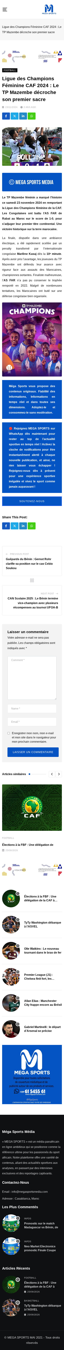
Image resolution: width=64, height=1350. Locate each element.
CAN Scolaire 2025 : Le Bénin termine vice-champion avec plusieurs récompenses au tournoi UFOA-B (33, 603)
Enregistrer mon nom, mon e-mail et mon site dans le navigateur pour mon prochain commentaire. (34, 737)
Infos (27, 1218)
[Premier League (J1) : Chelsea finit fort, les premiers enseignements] (11, 977)
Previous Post (19, 554)
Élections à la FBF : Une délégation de (27, 844)
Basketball (31, 1301)
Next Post (47, 593)
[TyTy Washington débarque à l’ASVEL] (11, 924)
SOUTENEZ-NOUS (32, 501)
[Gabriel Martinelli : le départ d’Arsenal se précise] (11, 1029)
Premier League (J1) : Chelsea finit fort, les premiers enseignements (41, 978)
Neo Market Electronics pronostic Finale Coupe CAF (40, 1250)
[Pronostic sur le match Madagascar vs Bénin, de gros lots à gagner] (11, 1223)
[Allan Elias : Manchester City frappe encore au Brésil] (11, 1003)
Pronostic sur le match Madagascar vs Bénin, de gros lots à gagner (41, 1227)
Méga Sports (18, 386)
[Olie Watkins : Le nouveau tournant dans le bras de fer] (11, 951)
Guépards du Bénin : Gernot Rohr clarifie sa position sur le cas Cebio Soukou (29, 564)
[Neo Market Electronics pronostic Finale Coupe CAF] (11, 1246)
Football (8, 838)
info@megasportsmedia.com (30, 1191)
